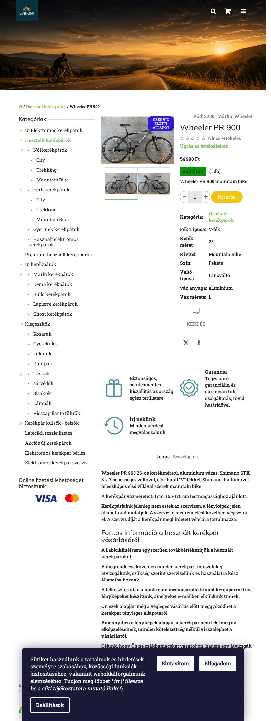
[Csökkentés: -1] (184, 197)
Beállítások (50, 704)
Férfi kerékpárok (51, 189)
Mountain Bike (52, 180)
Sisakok (41, 393)
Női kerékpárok (49, 150)
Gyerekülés (45, 343)
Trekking (46, 170)
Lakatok (42, 353)
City (40, 160)
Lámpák (42, 403)
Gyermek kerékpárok (56, 229)
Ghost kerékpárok (52, 314)
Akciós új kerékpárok (48, 443)
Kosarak (42, 334)
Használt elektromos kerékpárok (53, 242)
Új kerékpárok (40, 264)
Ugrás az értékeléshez (204, 146)
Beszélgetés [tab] (185, 456)
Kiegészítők (37, 324)
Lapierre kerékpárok (55, 304)
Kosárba (227, 197)
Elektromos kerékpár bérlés (55, 453)
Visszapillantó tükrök (56, 413)
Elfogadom (217, 663)
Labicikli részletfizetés (48, 433)
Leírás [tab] (163, 456)
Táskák (41, 373)
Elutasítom (175, 663)
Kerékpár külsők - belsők (52, 423)
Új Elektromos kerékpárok (54, 130)
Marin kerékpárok (52, 274)
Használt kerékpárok (48, 140)
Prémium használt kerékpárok (58, 254)
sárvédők (43, 383)
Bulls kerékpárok (51, 294)
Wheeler (243, 116)
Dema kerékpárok (52, 284)
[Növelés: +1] (206, 197)
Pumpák (42, 363)
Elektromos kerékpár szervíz (56, 463)
